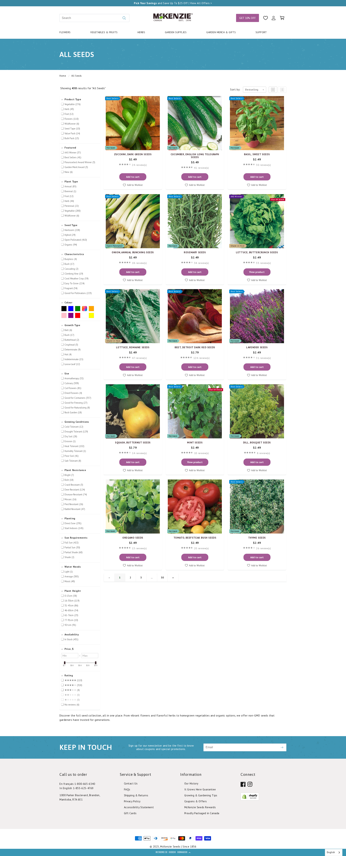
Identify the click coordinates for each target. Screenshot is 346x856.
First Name (134, 404)
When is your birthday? (143, 421)
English (331, 852)
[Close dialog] (222, 354)
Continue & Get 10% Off (173, 470)
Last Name (181, 404)
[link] (173, 493)
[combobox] (333, 852)
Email (131, 387)
